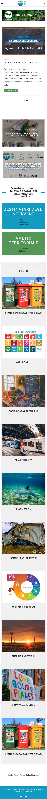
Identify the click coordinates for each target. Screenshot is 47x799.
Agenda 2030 (23, 362)
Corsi (6, 59)
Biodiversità (23, 509)
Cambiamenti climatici (23, 558)
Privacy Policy (25, 775)
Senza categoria (30, 130)
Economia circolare (24, 607)
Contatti (35, 775)
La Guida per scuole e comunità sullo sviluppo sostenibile (23, 135)
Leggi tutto (11, 90)
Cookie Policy (13, 775)
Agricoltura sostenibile (23, 411)
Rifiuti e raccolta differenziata (23, 313)
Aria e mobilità (23, 460)
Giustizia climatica (23, 705)
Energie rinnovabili (23, 656)
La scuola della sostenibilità (20, 63)
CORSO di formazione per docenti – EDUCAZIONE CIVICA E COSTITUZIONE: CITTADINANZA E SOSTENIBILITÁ (23, 166)
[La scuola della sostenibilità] (23, 41)
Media (20, 130)
